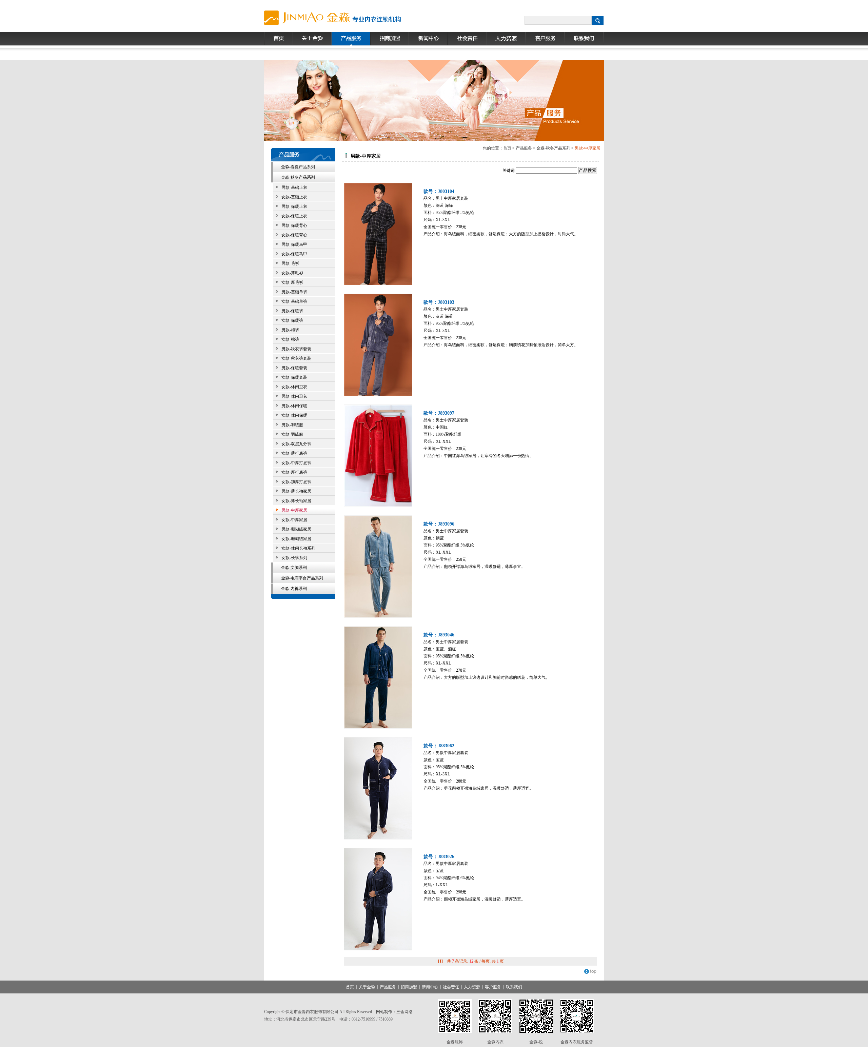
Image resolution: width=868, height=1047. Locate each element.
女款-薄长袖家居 (296, 500)
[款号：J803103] (378, 345)
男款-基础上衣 (294, 187)
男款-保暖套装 (295, 368)
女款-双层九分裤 (296, 443)
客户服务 (493, 987)
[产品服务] (351, 38)
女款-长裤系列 (294, 557)
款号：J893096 (438, 524)
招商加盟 (409, 987)
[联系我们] (584, 38)
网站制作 (384, 1011)
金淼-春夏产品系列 (298, 166)
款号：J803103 (438, 302)
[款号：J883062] (378, 788)
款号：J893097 (438, 413)
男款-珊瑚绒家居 (296, 529)
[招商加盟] (389, 38)
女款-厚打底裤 (294, 472)
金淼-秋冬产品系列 (298, 177)
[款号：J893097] (378, 455)
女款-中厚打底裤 (296, 462)
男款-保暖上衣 (294, 206)
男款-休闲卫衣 (294, 396)
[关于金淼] (312, 38)
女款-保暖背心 (294, 235)
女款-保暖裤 (293, 320)
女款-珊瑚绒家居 (296, 538)
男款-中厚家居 (294, 510)
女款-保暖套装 (294, 377)
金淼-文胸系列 (294, 567)
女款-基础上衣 (294, 197)
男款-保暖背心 (294, 225)
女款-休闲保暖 (295, 415)
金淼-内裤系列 (294, 588)
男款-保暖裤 (293, 311)
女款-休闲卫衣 (295, 386)
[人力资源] (506, 38)
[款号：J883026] (378, 899)
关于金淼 (367, 987)
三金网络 (404, 1011)
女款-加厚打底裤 (296, 481)
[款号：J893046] (378, 677)
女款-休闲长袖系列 (298, 548)
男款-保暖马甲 (295, 244)
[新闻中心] (428, 38)
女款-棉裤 (291, 339)
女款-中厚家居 (294, 519)
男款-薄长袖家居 (296, 491)
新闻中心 (430, 987)
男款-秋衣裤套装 (296, 349)
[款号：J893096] (378, 566)
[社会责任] (467, 38)
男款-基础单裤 (294, 292)
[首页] (278, 38)
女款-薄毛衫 (293, 273)
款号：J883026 (438, 856)
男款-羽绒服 (292, 424)
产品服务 (524, 148)
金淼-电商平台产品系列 (302, 578)
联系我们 (514, 987)
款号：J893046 (438, 634)
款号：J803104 (438, 191)
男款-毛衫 (290, 263)
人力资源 (472, 987)
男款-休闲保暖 (294, 405)
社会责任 (451, 987)
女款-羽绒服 (292, 434)
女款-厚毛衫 (292, 282)
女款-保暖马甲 (294, 254)
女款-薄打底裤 (294, 453)
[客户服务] (545, 38)
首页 (507, 148)
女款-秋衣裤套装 (296, 358)
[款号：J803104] (378, 234)
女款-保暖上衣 (294, 216)
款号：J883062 (438, 745)
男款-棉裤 (290, 330)
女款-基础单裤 (295, 301)
